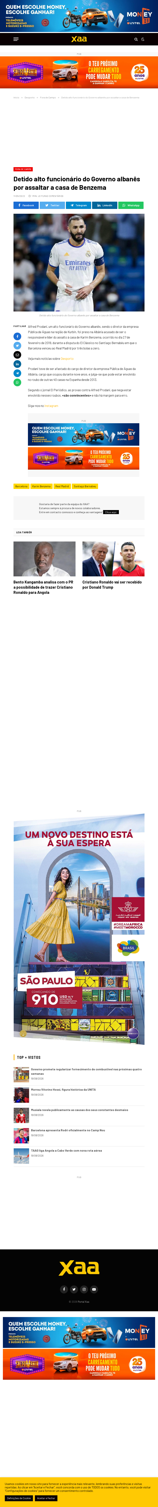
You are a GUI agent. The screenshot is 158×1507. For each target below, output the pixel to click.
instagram (51, 406)
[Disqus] (79, 652)
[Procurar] (136, 39)
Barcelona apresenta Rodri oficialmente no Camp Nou (68, 1130)
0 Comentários (55, 196)
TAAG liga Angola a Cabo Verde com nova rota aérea (66, 1150)
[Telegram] (17, 373)
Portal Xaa (83, 1301)
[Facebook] (17, 336)
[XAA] (79, 39)
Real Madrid (62, 486)
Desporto (67, 358)
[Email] (17, 355)
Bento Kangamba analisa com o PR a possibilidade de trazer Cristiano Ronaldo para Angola (43, 587)
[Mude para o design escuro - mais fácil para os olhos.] (142, 39)
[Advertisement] (79, 132)
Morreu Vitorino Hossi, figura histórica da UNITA (63, 1089)
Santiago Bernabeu (85, 486)
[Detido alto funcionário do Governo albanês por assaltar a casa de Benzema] (79, 262)
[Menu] (15, 39)
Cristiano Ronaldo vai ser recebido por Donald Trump (112, 584)
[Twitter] (17, 345)
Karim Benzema (41, 486)
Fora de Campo (23, 169)
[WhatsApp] (17, 382)
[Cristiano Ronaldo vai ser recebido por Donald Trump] (113, 559)
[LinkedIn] (17, 364)
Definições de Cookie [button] (19, 1498)
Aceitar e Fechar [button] (46, 1498)
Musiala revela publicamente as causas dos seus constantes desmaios (79, 1110)
